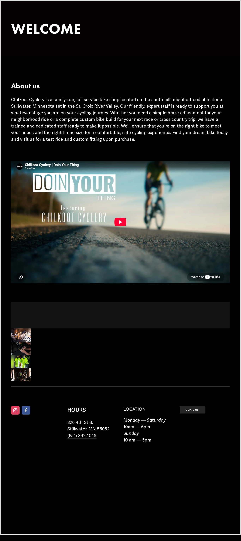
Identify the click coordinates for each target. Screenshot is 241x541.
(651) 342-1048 (82, 435)
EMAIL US (192, 410)
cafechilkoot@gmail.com (144, 397)
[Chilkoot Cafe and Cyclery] (15, 410)
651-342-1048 (114, 397)
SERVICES (41, 14)
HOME (17, 14)
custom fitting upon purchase (103, 139)
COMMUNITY (91, 14)
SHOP (65, 14)
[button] (21, 335)
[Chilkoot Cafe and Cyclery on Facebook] (26, 410)
